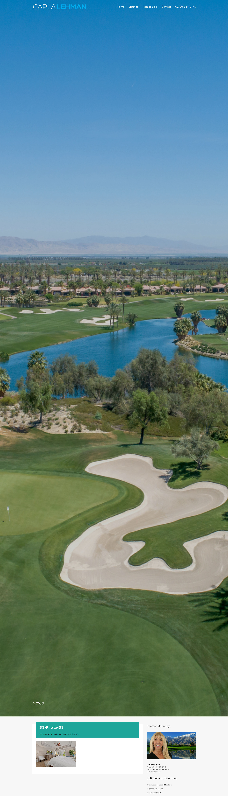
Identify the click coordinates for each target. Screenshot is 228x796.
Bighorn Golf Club (155, 789)
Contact (166, 6)
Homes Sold (150, 6)
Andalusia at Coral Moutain (159, 785)
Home (120, 6)
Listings (133, 6)
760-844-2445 (187, 6)
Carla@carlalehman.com (158, 769)
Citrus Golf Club (154, 793)
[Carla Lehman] (59, 10)
